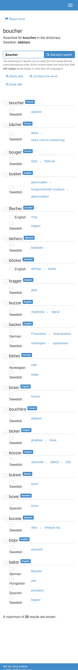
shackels (37, 549)
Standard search (61, 54)
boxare (35, 396)
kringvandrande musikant (47, 189)
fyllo (68, 462)
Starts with (16, 76)
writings (36, 268)
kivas (53, 440)
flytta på (50, 161)
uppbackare (60, 343)
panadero (37, 590)
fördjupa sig (52, 527)
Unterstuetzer (62, 333)
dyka (34, 527)
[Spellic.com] (10, 5)
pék (33, 580)
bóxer (35, 505)
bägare (36, 226)
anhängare (38, 343)
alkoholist (37, 462)
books (52, 268)
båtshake (37, 247)
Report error (16, 19)
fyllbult (55, 462)
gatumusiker (39, 182)
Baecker (36, 571)
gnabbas (37, 440)
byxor (34, 483)
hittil (33, 365)
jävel (34, 290)
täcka (34, 133)
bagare (36, 599)
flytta (34, 161)
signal (55, 312)
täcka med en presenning (48, 140)
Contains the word (44, 76)
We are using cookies (15, 666)
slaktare (36, 112)
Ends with (15, 84)
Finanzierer (38, 333)
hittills (34, 374)
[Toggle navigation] (70, 5)
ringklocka (38, 312)
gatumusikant (40, 196)
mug (34, 217)
